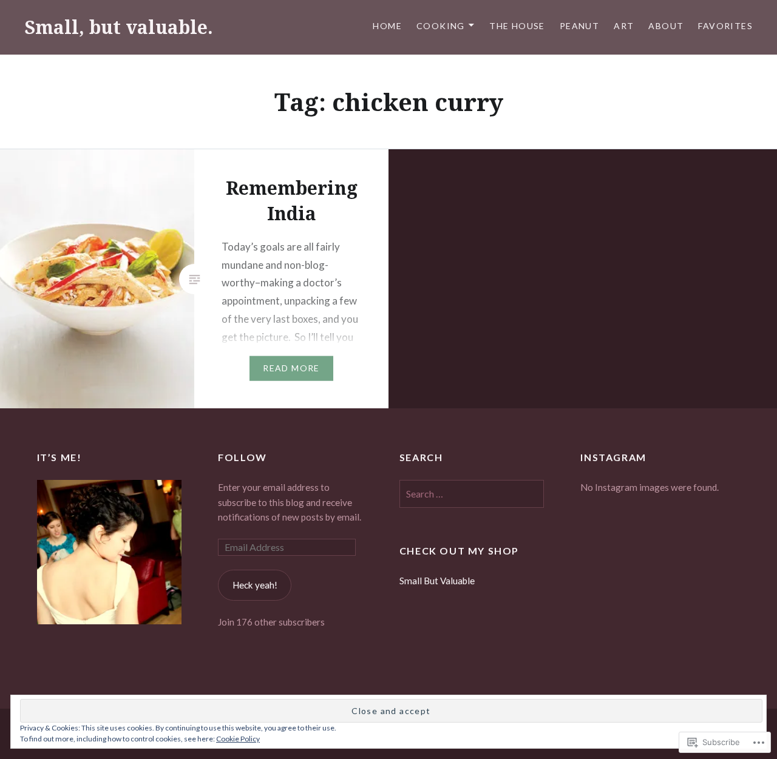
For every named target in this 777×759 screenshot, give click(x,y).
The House (517, 26)
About (666, 26)
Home (387, 26)
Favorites (725, 26)
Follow (242, 457)
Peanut (579, 26)
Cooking (440, 26)
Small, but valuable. (118, 27)
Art (624, 26)
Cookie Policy (238, 738)
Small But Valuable (437, 580)
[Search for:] (472, 493)
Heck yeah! (254, 584)
